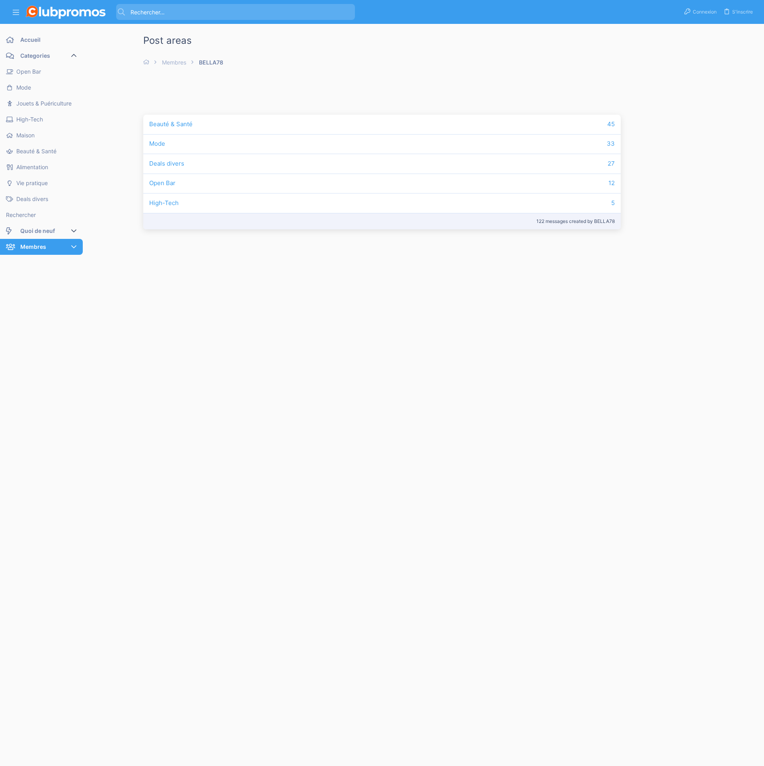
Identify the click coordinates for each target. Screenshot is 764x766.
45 (611, 124)
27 (611, 163)
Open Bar (162, 183)
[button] (16, 12)
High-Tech (164, 203)
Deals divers (166, 163)
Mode (157, 143)
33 (611, 143)
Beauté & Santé (171, 124)
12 (611, 183)
